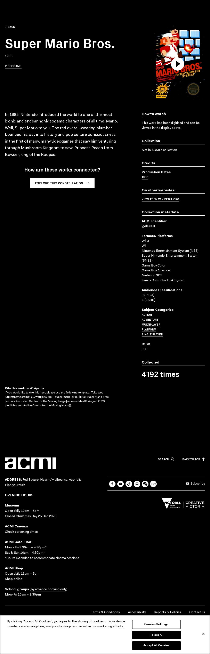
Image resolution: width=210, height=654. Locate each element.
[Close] (203, 633)
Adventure (150, 319)
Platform (149, 329)
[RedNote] (153, 484)
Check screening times (21, 532)
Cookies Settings (156, 624)
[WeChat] (145, 484)
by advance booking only (48, 589)
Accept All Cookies (156, 645)
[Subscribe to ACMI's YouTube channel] (120, 484)
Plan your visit (15, 485)
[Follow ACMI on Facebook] (112, 484)
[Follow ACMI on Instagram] (137, 484)
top (191, 459)
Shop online (13, 579)
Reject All (156, 635)
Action (147, 314)
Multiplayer (151, 324)
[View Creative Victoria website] (183, 504)
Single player (152, 334)
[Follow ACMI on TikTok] (129, 484)
